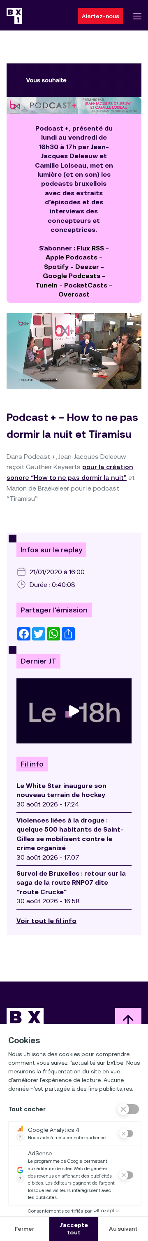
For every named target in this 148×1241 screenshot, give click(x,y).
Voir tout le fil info (46, 920)
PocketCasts (85, 285)
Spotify (56, 266)
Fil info (32, 764)
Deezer (87, 266)
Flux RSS (90, 248)
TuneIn (46, 285)
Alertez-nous (100, 16)
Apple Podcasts (71, 257)
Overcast (74, 294)
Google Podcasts (71, 275)
